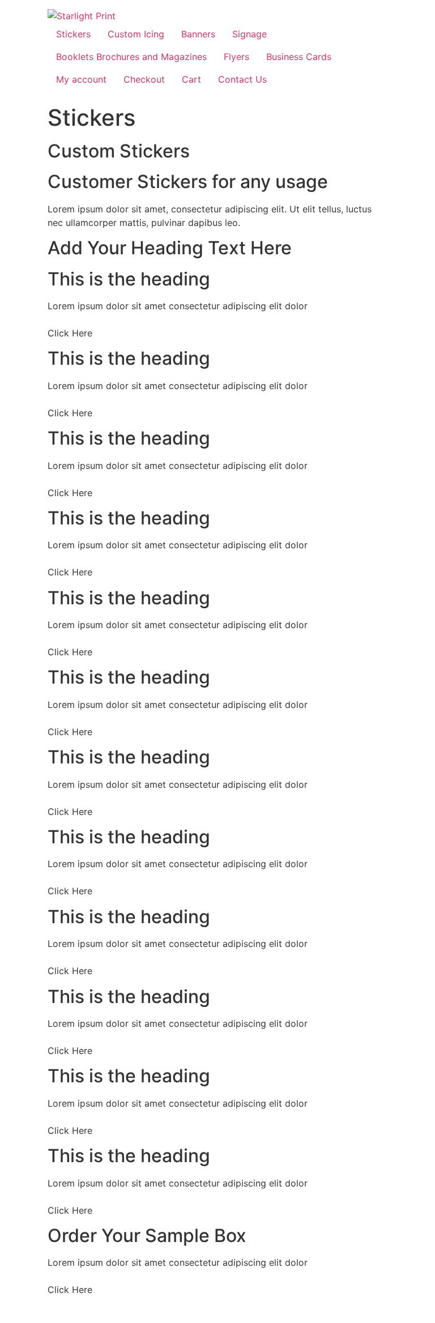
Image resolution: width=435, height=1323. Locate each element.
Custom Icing (136, 34)
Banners (198, 34)
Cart (191, 79)
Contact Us (242, 79)
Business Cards (298, 56)
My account (81, 79)
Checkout (144, 79)
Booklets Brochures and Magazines (131, 56)
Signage (249, 34)
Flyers (236, 56)
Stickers (73, 34)
